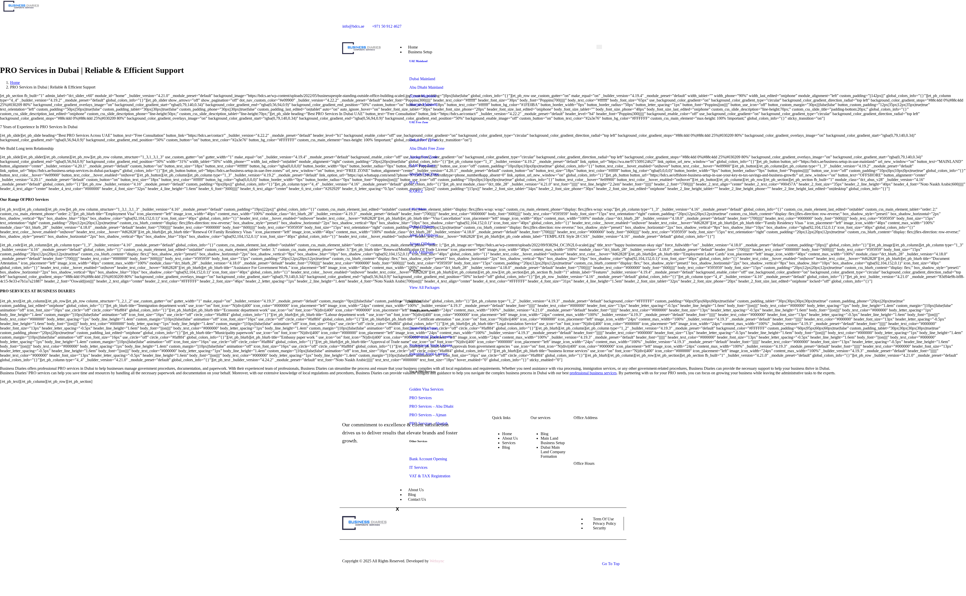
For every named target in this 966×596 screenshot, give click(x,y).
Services (414, 301)
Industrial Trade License (428, 354)
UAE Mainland (418, 61)
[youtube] (559, 24)
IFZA (413, 182)
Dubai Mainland (422, 79)
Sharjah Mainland (423, 104)
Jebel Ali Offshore (423, 235)
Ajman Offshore (422, 244)
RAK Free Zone (422, 165)
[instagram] (364, 471)
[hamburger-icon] (599, 47)
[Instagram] (548, 24)
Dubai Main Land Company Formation (553, 452)
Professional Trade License (430, 345)
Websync (437, 561)
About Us (510, 438)
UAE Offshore (418, 208)
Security (599, 528)
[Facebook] (541, 24)
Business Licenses (423, 328)
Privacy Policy (604, 523)
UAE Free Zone (418, 122)
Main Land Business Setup (553, 440)
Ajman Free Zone (423, 157)
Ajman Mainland (422, 96)
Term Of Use (603, 519)
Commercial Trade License (430, 337)
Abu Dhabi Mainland (426, 87)
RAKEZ (416, 191)
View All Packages (424, 287)
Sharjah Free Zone (424, 174)
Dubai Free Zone (422, 140)
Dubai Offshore (421, 226)
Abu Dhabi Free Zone (427, 148)
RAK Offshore (421, 252)
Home (507, 434)
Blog (506, 447)
